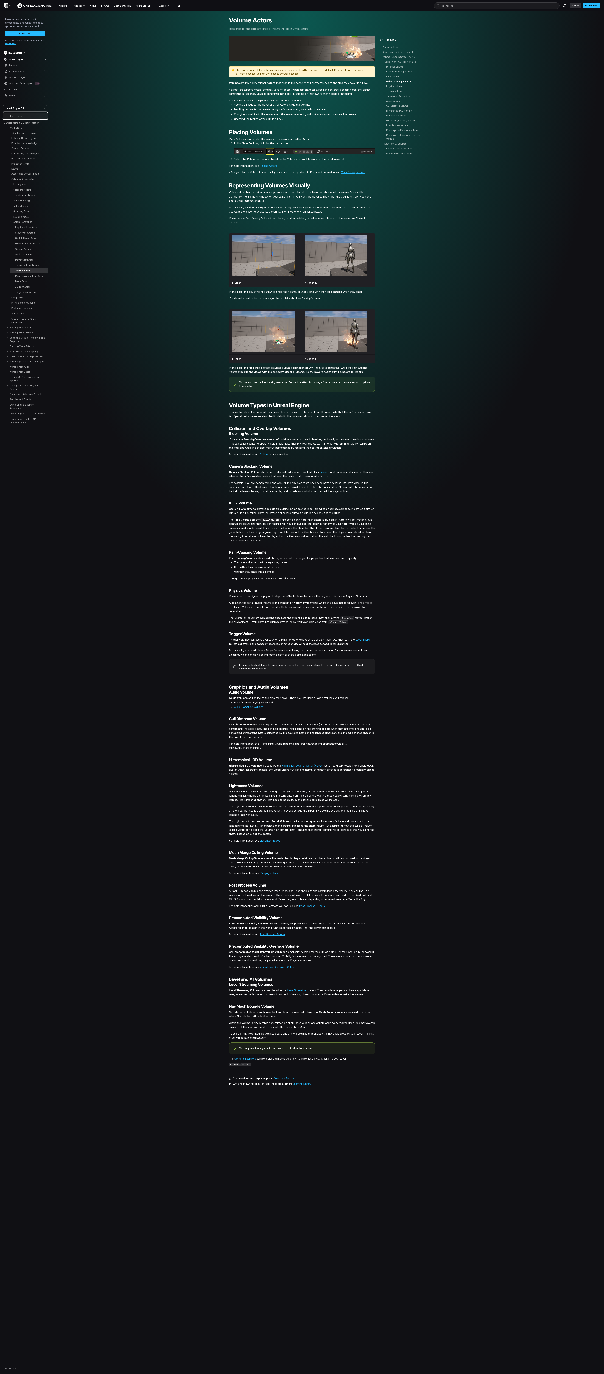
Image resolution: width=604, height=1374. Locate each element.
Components (18, 297)
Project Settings (20, 163)
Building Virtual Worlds (21, 332)
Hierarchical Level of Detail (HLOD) (302, 765)
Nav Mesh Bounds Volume (399, 153)
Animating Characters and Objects (28, 361)
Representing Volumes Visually (398, 52)
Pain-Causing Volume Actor (29, 276)
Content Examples (245, 1058)
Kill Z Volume (392, 76)
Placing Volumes (391, 47)
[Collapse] (7, 133)
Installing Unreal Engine (23, 138)
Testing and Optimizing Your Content (24, 387)
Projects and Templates (24, 158)
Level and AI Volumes (395, 143)
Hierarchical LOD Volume (399, 110)
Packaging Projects (21, 308)
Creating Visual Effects (22, 346)
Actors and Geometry (22, 179)
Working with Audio (20, 366)
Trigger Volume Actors (27, 265)
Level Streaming (296, 990)
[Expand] (7, 128)
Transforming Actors (24, 195)
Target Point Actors (25, 292)
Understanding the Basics (23, 133)
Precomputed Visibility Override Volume (403, 137)
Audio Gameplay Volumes (248, 706)
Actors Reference (22, 222)
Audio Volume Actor (25, 254)
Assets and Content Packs (25, 173)
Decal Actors (22, 281)
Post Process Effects (312, 905)
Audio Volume (393, 101)
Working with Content (21, 327)
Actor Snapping (21, 200)
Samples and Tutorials (21, 399)
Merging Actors (21, 216)
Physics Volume (394, 86)
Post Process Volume (397, 125)
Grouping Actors (22, 211)
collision (245, 1064)
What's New (16, 128)
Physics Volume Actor (26, 227)
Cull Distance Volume (397, 105)
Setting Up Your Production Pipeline (24, 379)
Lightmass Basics (270, 840)
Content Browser (20, 148)
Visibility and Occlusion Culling (277, 967)
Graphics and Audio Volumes (399, 96)
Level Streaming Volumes (399, 148)
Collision (264, 454)
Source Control (19, 313)
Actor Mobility (20, 206)
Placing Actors (20, 184)
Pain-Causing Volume (398, 81)
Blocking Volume (394, 66)
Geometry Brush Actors (27, 243)
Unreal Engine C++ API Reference (27, 413)
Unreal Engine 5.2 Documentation (21, 122)
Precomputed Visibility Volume (402, 130)
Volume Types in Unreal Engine (399, 57)
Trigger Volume (394, 91)
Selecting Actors (22, 189)
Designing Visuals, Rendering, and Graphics (27, 339)
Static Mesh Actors (25, 232)
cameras (325, 472)
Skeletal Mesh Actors (26, 238)
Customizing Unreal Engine (25, 153)
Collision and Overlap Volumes (400, 61)
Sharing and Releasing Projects (26, 394)
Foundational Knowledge (24, 143)
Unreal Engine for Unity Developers (23, 321)
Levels (14, 168)
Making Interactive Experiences (26, 356)
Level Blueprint (363, 639)
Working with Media (20, 371)
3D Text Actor (22, 286)
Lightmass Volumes (396, 115)
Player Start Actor (24, 259)
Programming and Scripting (24, 351)
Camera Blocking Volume (399, 71)
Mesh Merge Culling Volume (400, 120)
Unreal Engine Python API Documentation (23, 421)
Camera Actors (23, 249)
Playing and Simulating (23, 302)
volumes (234, 1064)
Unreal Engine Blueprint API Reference (24, 406)
